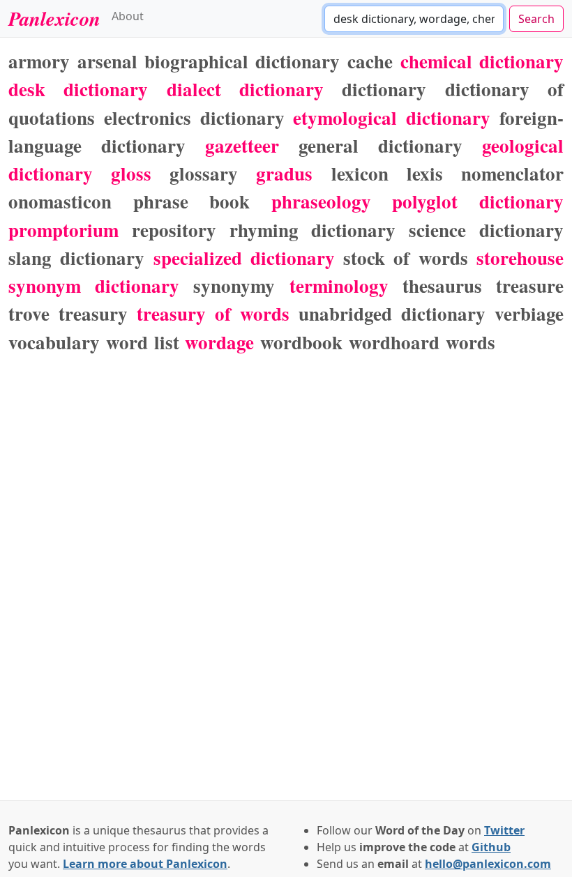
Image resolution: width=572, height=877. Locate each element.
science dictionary (486, 229)
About (128, 16)
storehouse (520, 257)
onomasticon (60, 201)
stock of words (405, 257)
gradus (284, 173)
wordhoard (394, 342)
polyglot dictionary (478, 201)
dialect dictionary (245, 88)
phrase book (191, 201)
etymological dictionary (391, 117)
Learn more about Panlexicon (145, 863)
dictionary (384, 88)
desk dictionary (78, 88)
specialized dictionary (244, 257)
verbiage (529, 313)
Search (536, 18)
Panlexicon (54, 18)
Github (491, 847)
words (470, 342)
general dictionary (380, 145)
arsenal (107, 61)
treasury (93, 313)
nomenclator (512, 173)
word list (142, 342)
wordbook (301, 342)
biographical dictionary (242, 61)
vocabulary (54, 342)
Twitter (504, 830)
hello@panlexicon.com (488, 863)
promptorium (63, 229)
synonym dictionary (93, 285)
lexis (425, 173)
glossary (204, 173)
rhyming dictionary (312, 229)
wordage (219, 342)
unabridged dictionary (392, 313)
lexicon (360, 173)
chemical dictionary (482, 61)
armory (39, 61)
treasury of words (213, 313)
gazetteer (242, 145)
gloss (131, 173)
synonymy (234, 285)
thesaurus (442, 285)
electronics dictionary (194, 117)
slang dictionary (76, 257)
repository (174, 229)
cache (370, 61)
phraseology (321, 201)
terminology (339, 285)
